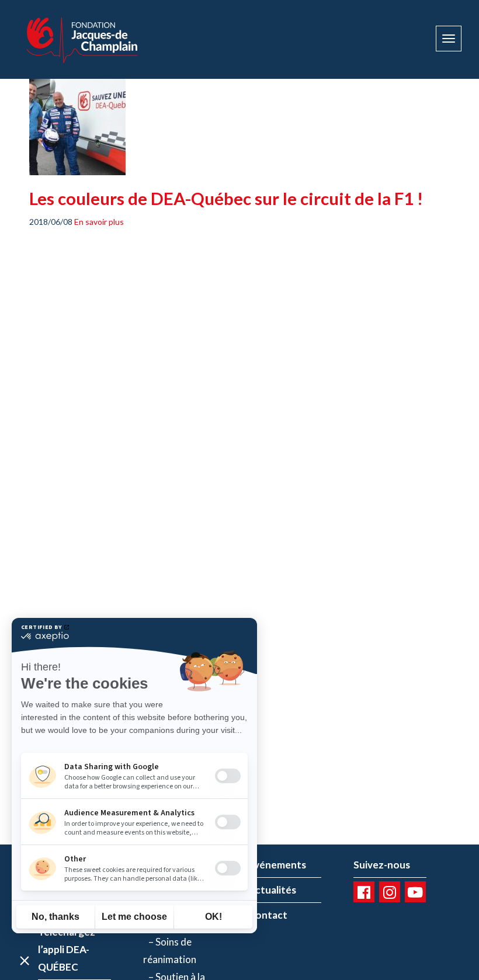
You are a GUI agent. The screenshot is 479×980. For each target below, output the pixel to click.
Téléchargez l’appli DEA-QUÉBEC (66, 949)
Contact (267, 915)
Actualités (272, 890)
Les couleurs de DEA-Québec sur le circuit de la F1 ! (226, 198)
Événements (277, 865)
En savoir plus (99, 222)
